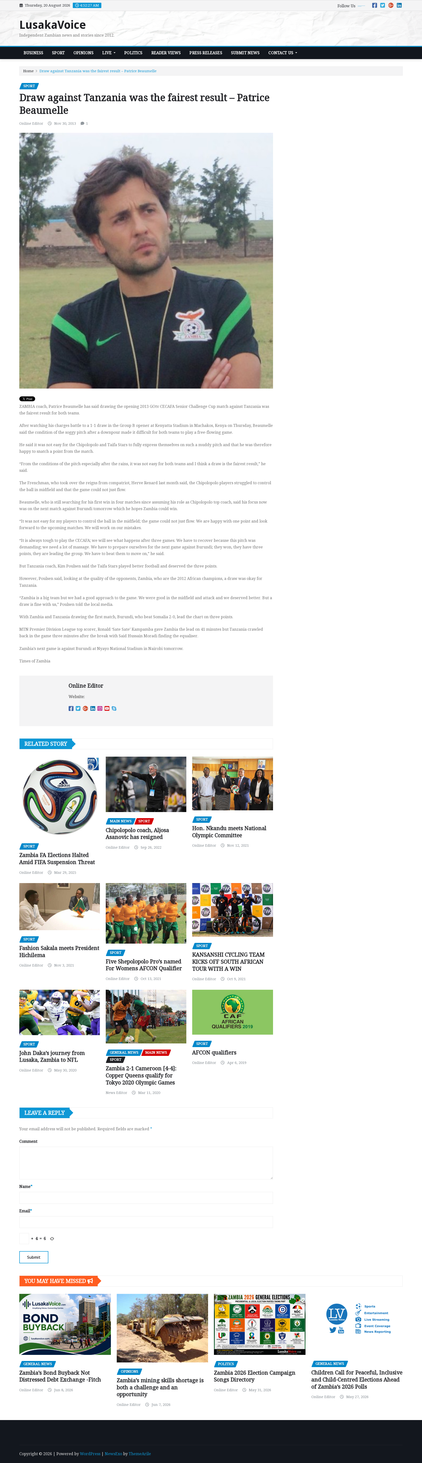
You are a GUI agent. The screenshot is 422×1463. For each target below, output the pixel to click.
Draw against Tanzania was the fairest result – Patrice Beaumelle (98, 71)
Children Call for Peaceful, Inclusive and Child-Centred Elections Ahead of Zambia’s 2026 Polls (356, 1380)
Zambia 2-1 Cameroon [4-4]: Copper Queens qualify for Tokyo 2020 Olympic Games (141, 1075)
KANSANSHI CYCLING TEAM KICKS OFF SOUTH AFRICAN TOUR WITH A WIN (228, 962)
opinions (84, 53)
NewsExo (113, 1454)
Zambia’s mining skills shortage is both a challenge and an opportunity (160, 1387)
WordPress (90, 1454)
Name (25, 1186)
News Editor (116, 1093)
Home (28, 71)
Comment (28, 1141)
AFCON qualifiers (214, 1053)
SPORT (58, 53)
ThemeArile (140, 1454)
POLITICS (133, 53)
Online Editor (31, 123)
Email (25, 1211)
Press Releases (206, 53)
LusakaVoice (52, 24)
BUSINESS (33, 53)
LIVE (107, 53)
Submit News (245, 53)
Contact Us (281, 53)
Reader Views (166, 53)
